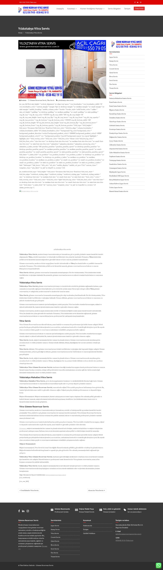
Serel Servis (113, 80)
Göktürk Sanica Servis (117, 125)
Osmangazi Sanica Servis (117, 168)
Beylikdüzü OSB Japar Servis (119, 176)
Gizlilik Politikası (89, 533)
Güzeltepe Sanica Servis (117, 121)
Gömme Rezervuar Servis (38, 100)
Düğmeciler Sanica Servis (118, 137)
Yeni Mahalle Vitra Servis (29, 490)
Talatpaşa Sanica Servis (117, 160)
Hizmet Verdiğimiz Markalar (91, 8)
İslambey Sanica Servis (117, 118)
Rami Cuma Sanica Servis (117, 106)
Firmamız (22, 428)
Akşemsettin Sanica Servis (118, 149)
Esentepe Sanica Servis (117, 129)
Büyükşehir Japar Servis (117, 172)
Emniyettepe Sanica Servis (118, 133)
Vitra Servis (50, 100)
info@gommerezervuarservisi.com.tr (128, 534)
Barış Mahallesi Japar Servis (119, 180)
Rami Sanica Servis (115, 102)
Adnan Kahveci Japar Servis (118, 183)
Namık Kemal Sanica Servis (118, 191)
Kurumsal (71, 8)
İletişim (127, 8)
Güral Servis (113, 73)
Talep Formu (139, 8)
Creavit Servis (114, 69)
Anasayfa (60, 8)
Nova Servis (113, 76)
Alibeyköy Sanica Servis (117, 145)
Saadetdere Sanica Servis (118, 164)
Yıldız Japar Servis (115, 187)
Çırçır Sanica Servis (116, 141)
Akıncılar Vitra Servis (95, 490)
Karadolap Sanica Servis (117, 114)
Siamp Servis (113, 61)
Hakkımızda (87, 525)
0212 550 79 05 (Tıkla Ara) (27, 2)
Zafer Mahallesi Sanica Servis (119, 152)
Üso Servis (113, 84)
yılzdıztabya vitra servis (66, 100)
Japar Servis (113, 57)
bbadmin (23, 100)
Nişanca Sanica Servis (116, 110)
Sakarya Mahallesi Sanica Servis (120, 98)
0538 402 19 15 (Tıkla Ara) (124, 540)
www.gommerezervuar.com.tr (56, 475)
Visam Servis (113, 88)
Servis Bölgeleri (114, 8)
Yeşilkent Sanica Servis (117, 156)
